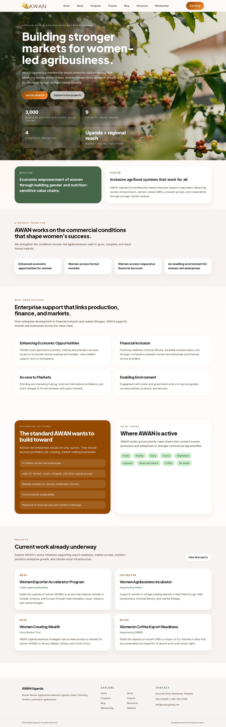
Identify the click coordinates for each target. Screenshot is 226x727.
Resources (142, 5)
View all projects (198, 557)
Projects (112, 5)
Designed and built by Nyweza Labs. (187, 722)
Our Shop (195, 5)
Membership (162, 5)
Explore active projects (67, 95)
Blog (126, 5)
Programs (96, 5)
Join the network (35, 95)
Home (66, 5)
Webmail (131, 708)
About (80, 5)
